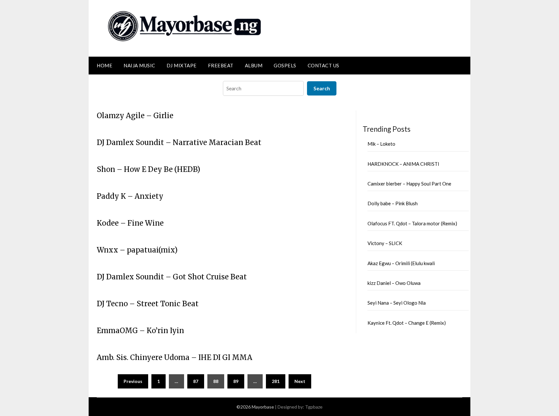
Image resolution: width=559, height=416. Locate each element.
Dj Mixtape (182, 65)
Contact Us (323, 65)
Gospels (285, 65)
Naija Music (139, 65)
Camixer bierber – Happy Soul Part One (409, 183)
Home (104, 65)
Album (254, 65)
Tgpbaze (314, 407)
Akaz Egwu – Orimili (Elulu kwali (401, 263)
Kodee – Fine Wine (130, 223)
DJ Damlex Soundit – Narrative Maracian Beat (179, 142)
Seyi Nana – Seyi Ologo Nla (396, 303)
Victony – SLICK (384, 243)
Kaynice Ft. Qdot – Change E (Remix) (406, 323)
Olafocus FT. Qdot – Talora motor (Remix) (412, 223)
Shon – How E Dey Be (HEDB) (148, 169)
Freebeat (221, 65)
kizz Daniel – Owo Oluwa (394, 283)
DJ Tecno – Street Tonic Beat (148, 303)
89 (235, 381)
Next (299, 381)
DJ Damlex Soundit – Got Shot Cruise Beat (172, 276)
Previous (133, 381)
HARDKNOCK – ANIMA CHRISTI (403, 164)
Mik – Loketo (381, 144)
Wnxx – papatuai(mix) (137, 249)
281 (276, 381)
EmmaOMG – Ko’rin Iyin (140, 330)
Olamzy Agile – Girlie (135, 115)
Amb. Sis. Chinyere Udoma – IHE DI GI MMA (174, 357)
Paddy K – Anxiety (130, 196)
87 (195, 381)
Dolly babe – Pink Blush (392, 203)
